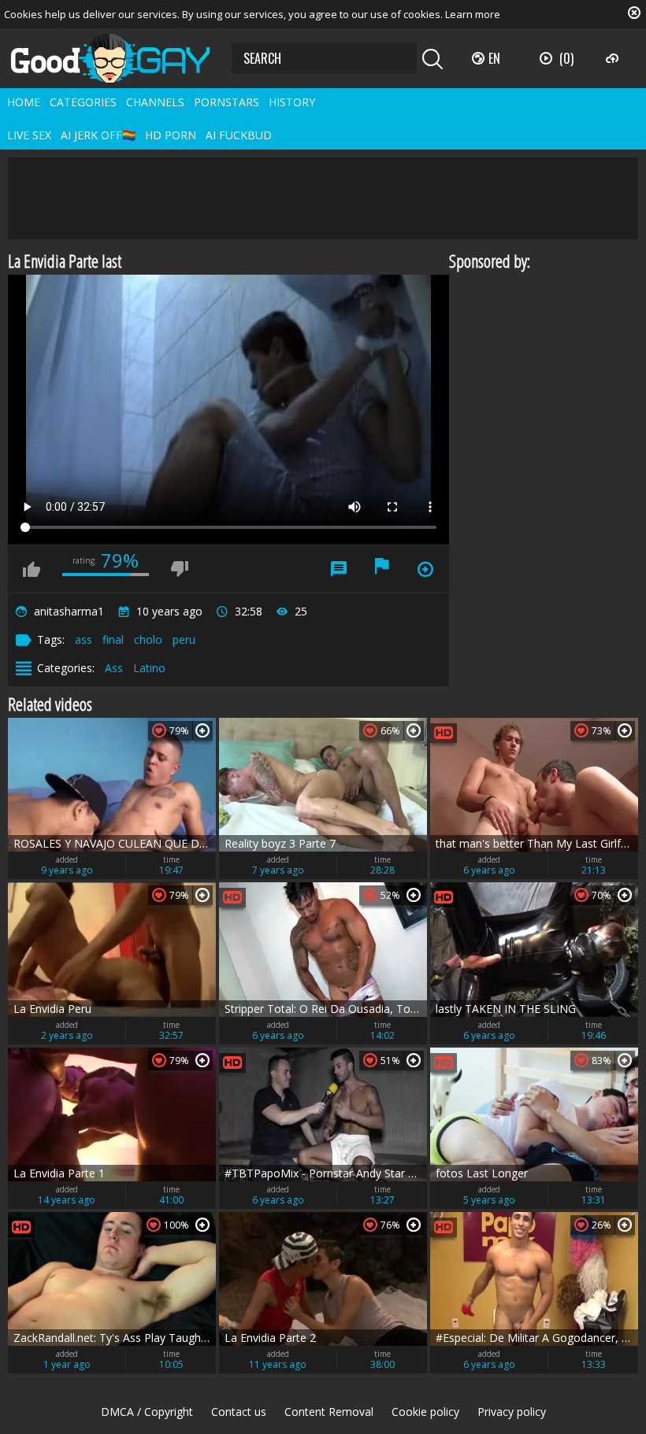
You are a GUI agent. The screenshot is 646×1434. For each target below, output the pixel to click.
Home (23, 101)
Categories (83, 101)
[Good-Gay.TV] (120, 58)
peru (184, 639)
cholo (148, 639)
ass (83, 639)
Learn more (472, 14)
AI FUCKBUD (239, 135)
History (292, 101)
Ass (114, 667)
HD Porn (170, 135)
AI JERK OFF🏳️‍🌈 (98, 135)
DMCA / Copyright (147, 1411)
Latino (149, 667)
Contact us (238, 1411)
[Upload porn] (614, 58)
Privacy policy (511, 1411)
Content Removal (328, 1411)
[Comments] (338, 569)
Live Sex (29, 135)
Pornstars (226, 101)
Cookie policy (425, 1411)
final (113, 639)
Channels (155, 101)
